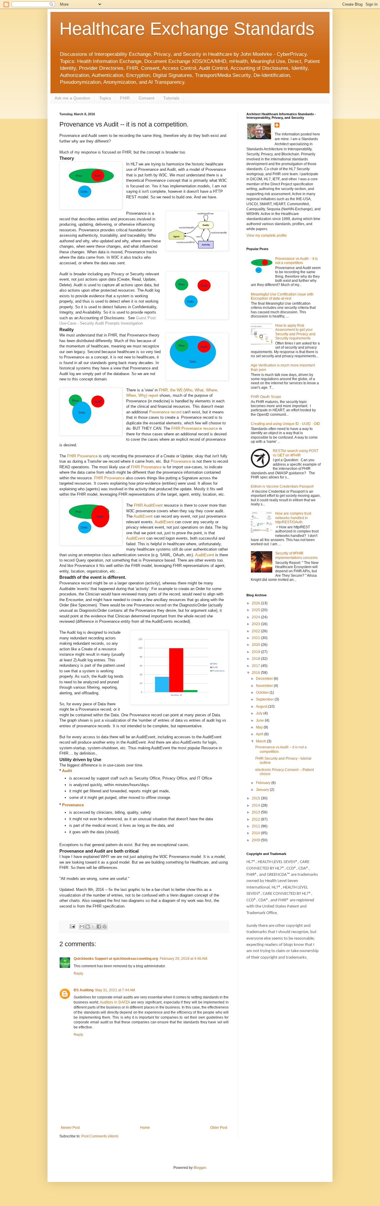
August (262, 706)
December (265, 679)
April (260, 734)
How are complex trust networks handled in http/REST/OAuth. (293, 517)
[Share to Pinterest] (104, 927)
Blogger (200, 1168)
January (263, 790)
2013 (256, 812)
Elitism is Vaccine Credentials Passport (282, 486)
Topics (105, 98)
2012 (256, 819)
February (263, 783)
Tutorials (171, 98)
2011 (256, 826)
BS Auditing (84, 990)
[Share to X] (93, 927)
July (259, 713)
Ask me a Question (72, 98)
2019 (256, 652)
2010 (256, 833)
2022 (256, 631)
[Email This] (82, 927)
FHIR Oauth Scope (266, 397)
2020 (256, 645)
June (260, 720)
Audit (67, 771)
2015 (256, 798)
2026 (256, 603)
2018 (256, 659)
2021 (256, 638)
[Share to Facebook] (99, 927)
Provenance (181, 461)
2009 (256, 840)
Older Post (218, 1128)
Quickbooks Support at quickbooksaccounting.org (116, 959)
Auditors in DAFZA (114, 1002)
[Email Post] (72, 926)
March (261, 741)
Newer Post (70, 1128)
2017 (256, 666)
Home (145, 1128)
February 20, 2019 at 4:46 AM (183, 959)
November (265, 686)
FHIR (125, 98)
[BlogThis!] (88, 927)
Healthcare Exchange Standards (186, 29)
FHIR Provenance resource (194, 428)
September (265, 699)
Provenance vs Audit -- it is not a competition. (296, 261)
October (263, 692)
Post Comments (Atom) (99, 1136)
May (260, 727)
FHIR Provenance (83, 456)
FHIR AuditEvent (148, 505)
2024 (256, 617)
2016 (256, 673)
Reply (78, 973)
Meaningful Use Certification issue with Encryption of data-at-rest (282, 296)
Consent (146, 98)
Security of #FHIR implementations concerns (296, 555)
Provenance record (165, 412)
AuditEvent (144, 516)
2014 (256, 805)
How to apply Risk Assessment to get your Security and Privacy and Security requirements (295, 331)
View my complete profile (266, 235)
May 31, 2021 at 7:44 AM (115, 990)
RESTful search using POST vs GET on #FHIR (295, 453)
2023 (256, 624)
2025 (256, 610)
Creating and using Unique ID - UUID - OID (285, 424)
